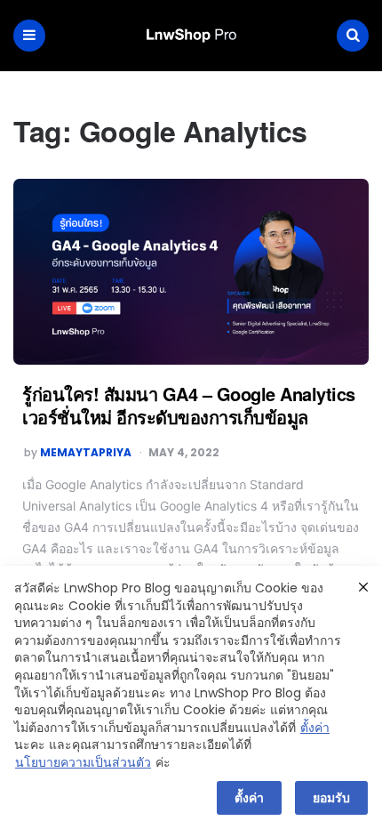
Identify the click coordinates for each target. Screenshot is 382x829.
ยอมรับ (331, 798)
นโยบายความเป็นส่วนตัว (83, 762)
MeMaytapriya (85, 453)
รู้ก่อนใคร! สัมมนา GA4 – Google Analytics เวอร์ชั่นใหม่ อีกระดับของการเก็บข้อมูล (188, 405)
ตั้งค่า (315, 728)
